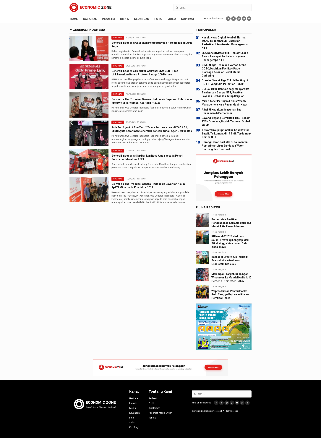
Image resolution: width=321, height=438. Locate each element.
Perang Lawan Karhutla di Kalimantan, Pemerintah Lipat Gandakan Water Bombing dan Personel (225, 146)
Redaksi (153, 398)
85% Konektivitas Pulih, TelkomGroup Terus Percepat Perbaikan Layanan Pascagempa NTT (225, 56)
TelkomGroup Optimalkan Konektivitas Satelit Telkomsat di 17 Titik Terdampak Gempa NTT (226, 134)
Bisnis (124, 18)
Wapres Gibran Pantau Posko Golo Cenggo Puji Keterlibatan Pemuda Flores (230, 295)
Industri (108, 18)
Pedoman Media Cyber (160, 413)
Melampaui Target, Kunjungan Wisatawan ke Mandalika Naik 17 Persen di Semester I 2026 (231, 277)
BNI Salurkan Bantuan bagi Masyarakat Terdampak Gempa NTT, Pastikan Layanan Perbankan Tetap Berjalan (225, 92)
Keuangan (141, 18)
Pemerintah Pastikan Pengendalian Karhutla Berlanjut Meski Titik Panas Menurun (231, 223)
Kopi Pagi (187, 18)
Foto (158, 18)
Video (172, 18)
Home (74, 18)
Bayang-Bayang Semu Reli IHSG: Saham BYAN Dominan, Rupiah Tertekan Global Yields (226, 121)
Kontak (152, 417)
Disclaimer (154, 408)
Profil (151, 403)
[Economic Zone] (90, 7)
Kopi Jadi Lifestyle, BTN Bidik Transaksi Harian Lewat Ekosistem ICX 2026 (229, 260)
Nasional (90, 18)
